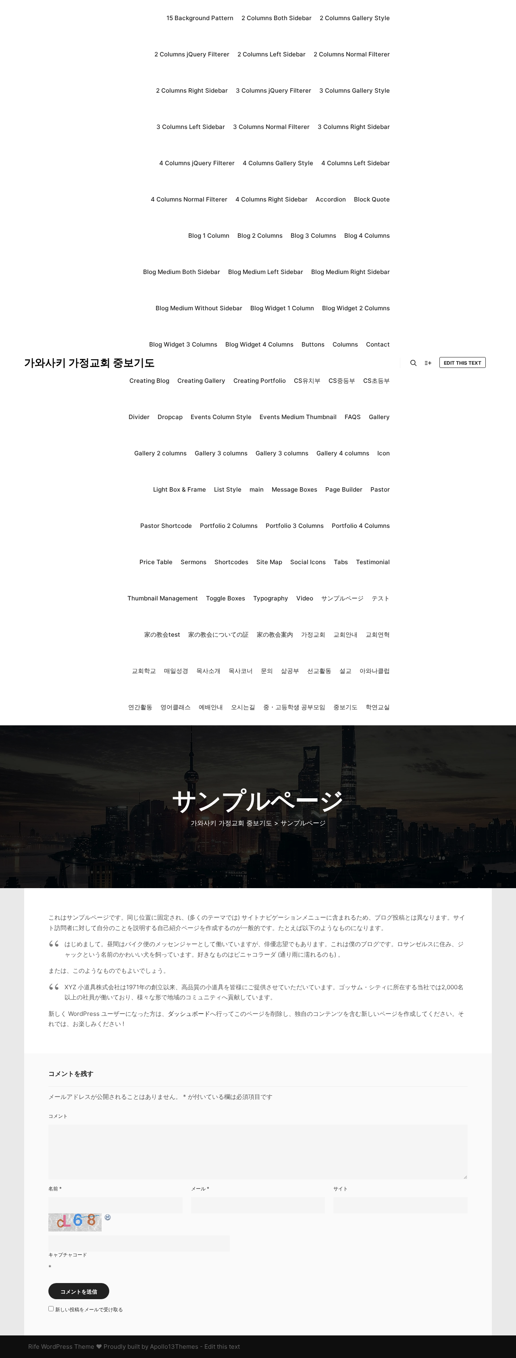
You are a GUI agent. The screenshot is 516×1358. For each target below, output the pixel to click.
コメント (58, 1116)
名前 (55, 1189)
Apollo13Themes (174, 1346)
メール (200, 1189)
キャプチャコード (67, 1255)
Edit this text (462, 363)
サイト (340, 1189)
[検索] (413, 363)
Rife (34, 1346)
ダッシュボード (189, 1013)
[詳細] (428, 363)
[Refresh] (108, 1217)
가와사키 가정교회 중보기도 (64, 362)
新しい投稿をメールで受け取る (89, 1309)
